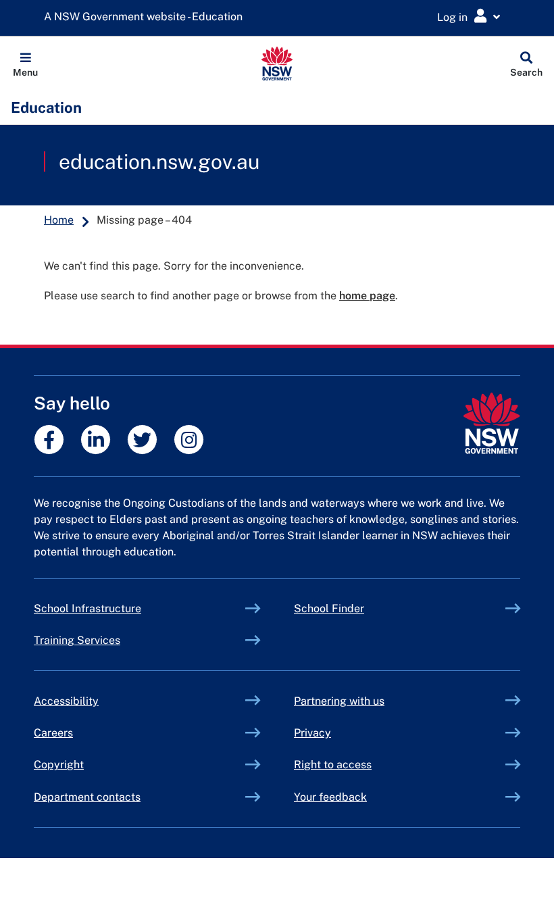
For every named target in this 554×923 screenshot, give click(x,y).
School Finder (329, 608)
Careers (53, 732)
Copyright (59, 764)
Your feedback (330, 797)
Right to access (333, 764)
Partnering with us (339, 701)
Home (59, 220)
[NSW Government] (491, 423)
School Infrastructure (119, 608)
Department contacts (87, 797)
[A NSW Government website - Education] (146, 17)
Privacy (312, 732)
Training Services (108, 640)
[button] (25, 63)
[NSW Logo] (277, 63)
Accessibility (66, 701)
